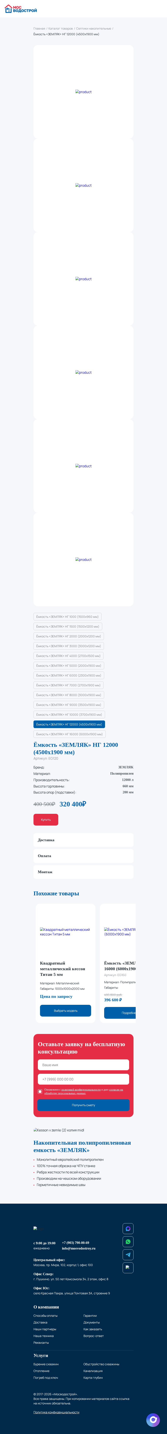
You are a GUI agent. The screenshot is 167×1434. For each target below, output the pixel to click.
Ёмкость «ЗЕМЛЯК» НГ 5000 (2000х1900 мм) (68, 665)
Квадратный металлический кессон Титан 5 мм (62, 969)
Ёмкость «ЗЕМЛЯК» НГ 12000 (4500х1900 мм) (69, 724)
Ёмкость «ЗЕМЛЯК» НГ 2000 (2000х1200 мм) (68, 636)
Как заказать (93, 1329)
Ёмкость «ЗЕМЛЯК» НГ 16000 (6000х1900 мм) (69, 734)
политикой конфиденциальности (81, 1089)
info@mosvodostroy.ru (78, 1248)
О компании (46, 1307)
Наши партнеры (44, 1329)
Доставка (40, 1322)
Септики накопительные (93, 28)
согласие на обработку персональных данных (83, 1091)
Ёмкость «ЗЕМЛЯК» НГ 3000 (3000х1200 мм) (68, 646)
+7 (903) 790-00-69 (75, 1243)
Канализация (93, 1371)
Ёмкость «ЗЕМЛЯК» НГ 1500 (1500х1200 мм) (67, 626)
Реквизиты (41, 1342)
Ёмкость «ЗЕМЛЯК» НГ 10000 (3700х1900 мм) (69, 714)
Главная (39, 28)
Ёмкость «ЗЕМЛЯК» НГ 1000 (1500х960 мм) (67, 617)
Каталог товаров (60, 28)
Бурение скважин (45, 1364)
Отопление (41, 1371)
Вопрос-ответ (94, 1336)
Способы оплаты (45, 1315)
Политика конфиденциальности (56, 1412)
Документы (92, 1322)
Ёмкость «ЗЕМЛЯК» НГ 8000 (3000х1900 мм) (68, 695)
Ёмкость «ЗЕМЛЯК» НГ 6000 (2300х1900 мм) (68, 675)
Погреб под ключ (45, 1377)
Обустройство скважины (101, 1364)
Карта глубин (93, 1377)
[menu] (159, 9)
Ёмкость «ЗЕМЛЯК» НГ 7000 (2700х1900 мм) (68, 685)
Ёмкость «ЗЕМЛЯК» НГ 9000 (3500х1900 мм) (68, 705)
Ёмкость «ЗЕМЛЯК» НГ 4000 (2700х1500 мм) (68, 656)
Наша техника (43, 1336)
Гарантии (90, 1315)
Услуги (40, 1355)
